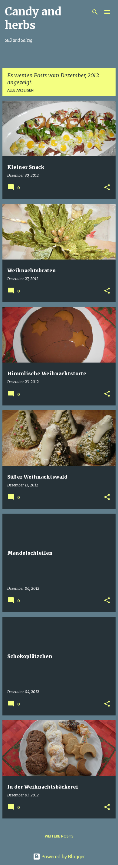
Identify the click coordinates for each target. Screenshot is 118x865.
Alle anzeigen (20, 90)
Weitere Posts (59, 836)
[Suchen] (95, 12)
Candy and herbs (33, 18)
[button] (107, 188)
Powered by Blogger (62, 856)
